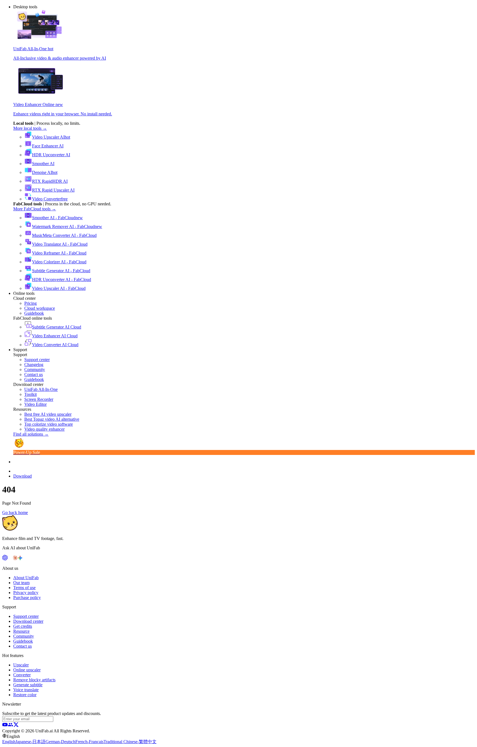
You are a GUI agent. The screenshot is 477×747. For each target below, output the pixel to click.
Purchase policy (27, 597)
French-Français (89, 741)
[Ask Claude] (15, 559)
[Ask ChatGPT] (5, 559)
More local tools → (30, 128)
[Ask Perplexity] (10, 559)
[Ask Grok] (25, 559)
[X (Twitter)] (16, 726)
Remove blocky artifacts (34, 679)
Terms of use (24, 587)
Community (23, 636)
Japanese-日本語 (30, 741)
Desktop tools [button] (25, 6)
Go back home (15, 512)
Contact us (22, 646)
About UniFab (26, 577)
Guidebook (23, 641)
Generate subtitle (28, 684)
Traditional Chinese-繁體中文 (130, 741)
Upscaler (21, 665)
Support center (26, 616)
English (8, 741)
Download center (28, 621)
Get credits (22, 626)
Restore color (24, 694)
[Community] (10, 726)
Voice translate (26, 689)
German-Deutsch (60, 741)
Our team (21, 582)
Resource (21, 631)
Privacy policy (25, 592)
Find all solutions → (31, 434)
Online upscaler (27, 669)
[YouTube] (5, 726)
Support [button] (20, 349)
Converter (22, 674)
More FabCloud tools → (34, 208)
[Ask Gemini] (20, 559)
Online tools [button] (24, 293)
